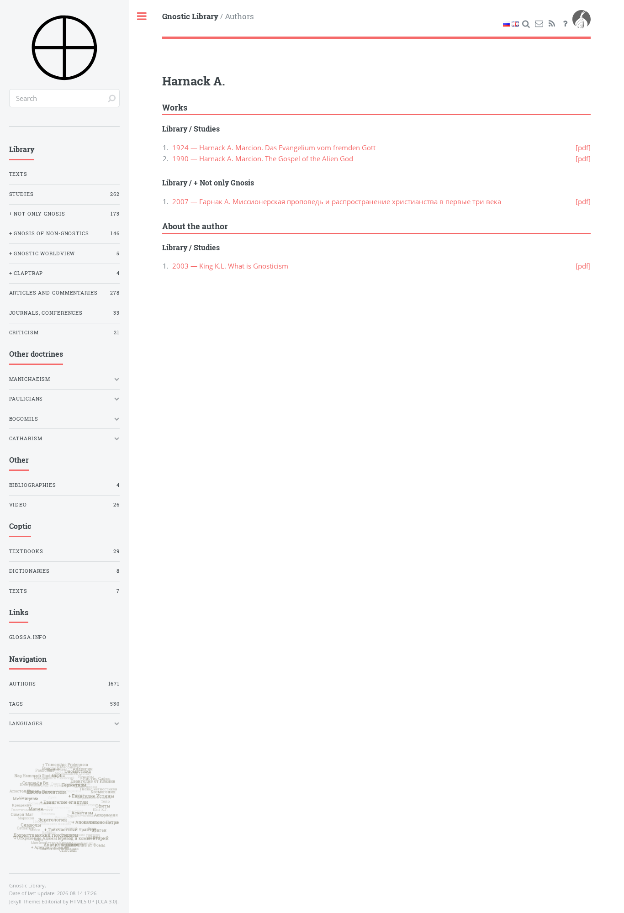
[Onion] (581, 23)
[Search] (526, 23)
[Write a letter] (539, 23)
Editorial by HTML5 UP (68, 901)
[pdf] (583, 147)
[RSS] (552, 23)
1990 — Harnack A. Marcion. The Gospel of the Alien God (262, 158)
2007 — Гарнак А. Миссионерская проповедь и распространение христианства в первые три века (336, 201)
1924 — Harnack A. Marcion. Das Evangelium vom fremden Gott (273, 147)
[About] (565, 23)
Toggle (142, 16)
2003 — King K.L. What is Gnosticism (230, 265)
